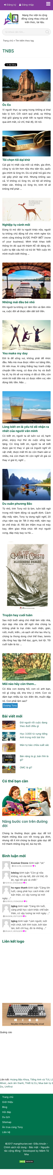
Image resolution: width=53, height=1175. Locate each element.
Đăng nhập (27, 4)
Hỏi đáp (6, 1112)
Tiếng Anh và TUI (39, 1079)
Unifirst (9, 1086)
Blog (4, 1107)
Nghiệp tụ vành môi (16, 224)
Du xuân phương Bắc (17, 503)
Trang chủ (7, 1096)
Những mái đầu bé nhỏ (18, 302)
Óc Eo (6, 105)
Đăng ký (11, 4)
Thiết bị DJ (31, 1083)
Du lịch (6, 1117)
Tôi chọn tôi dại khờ (16, 160)
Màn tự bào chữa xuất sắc (34, 744)
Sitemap (6, 1122)
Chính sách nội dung (15, 1147)
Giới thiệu (7, 1101)
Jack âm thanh (15, 1083)
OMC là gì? (26, 767)
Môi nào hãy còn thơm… (19, 684)
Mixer (3, 1083)
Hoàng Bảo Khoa (19, 1079)
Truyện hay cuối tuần (17, 615)
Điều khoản (40, 1143)
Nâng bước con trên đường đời (25, 823)
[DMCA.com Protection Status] (26, 1161)
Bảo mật (33, 1147)
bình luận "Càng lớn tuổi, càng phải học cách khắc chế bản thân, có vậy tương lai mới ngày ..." (26, 894)
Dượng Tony (10, 705)
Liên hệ (6, 1132)
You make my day (15, 353)
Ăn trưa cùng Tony (12, 1127)
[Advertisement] (26, 972)
